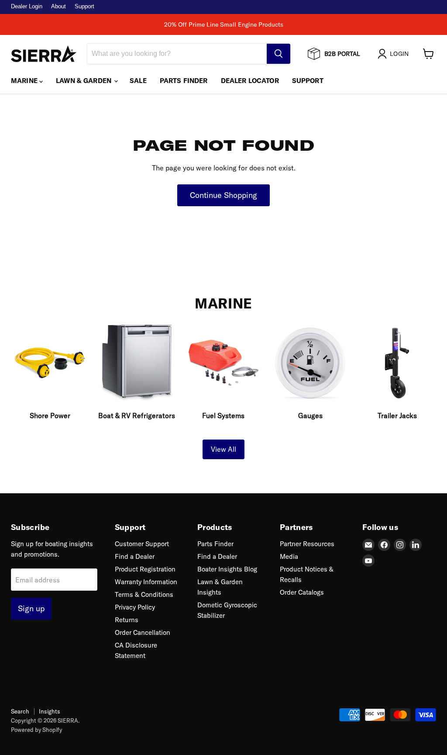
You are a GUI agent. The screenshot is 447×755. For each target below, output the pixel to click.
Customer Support (142, 544)
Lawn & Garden (84, 80)
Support (84, 6)
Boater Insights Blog (227, 569)
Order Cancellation (142, 632)
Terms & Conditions (144, 594)
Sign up (31, 608)
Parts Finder (184, 80)
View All (223, 449)
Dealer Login (26, 6)
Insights (49, 711)
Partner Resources (307, 544)
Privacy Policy (135, 607)
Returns (126, 620)
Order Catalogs (302, 592)
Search (20, 711)
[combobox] (177, 54)
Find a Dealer (135, 556)
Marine (25, 80)
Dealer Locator (250, 80)
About (58, 6)
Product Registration (145, 569)
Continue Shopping (223, 195)
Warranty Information (146, 582)
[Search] (278, 54)
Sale (138, 80)
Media (289, 556)
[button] (395, 53)
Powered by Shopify (36, 729)
